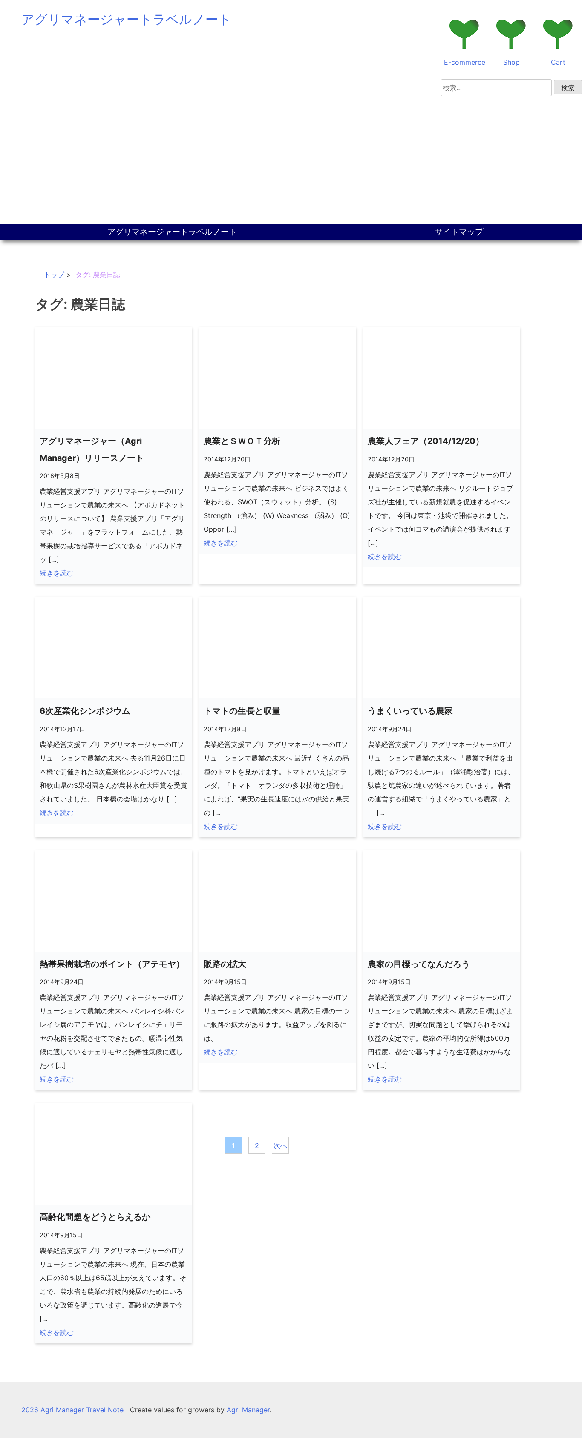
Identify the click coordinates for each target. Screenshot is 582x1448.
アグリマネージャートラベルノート (126, 19)
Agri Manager (248, 1409)
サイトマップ (459, 232)
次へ (280, 1145)
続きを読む (57, 573)
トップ (54, 274)
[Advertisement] (291, 160)
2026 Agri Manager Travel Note (73, 1409)
